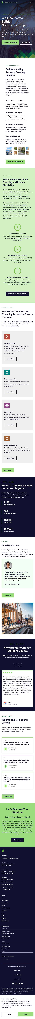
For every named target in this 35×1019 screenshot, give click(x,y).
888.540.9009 (5, 858)
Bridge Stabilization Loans (7, 887)
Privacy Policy (17, 970)
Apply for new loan (6, 931)
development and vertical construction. (16, 120)
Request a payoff (5, 938)
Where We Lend (5, 903)
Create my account (6, 944)
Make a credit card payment (8, 956)
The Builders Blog (5, 908)
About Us (4, 898)
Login (3, 954)
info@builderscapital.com (14, 858)
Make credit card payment (8, 933)
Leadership (4, 910)
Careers (3, 913)
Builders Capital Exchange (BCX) (18, 990)
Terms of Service (17, 974)
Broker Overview (5, 920)
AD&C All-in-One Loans (7, 882)
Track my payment (6, 946)
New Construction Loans (7, 884)
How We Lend (5, 900)
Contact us (4, 855)
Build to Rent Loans (6, 889)
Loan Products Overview (7, 879)
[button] (30, 2)
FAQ (3, 915)
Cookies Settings (17, 979)
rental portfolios (19, 127)
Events (3, 905)
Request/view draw (6, 936)
